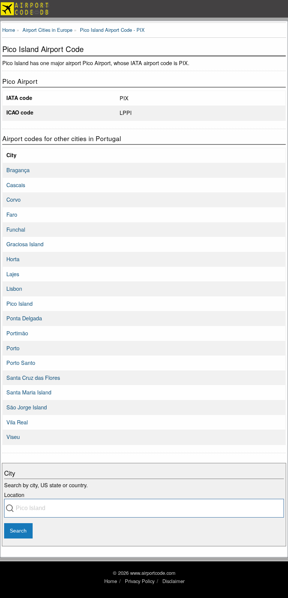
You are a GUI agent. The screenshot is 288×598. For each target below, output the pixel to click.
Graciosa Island (25, 244)
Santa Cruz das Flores (33, 377)
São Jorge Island (26, 407)
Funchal (15, 229)
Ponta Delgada (24, 318)
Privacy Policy (139, 581)
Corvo (13, 199)
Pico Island (19, 303)
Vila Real (17, 422)
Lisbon (14, 288)
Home (110, 581)
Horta (13, 259)
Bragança (18, 170)
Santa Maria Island (28, 392)
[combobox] (144, 508)
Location (14, 494)
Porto (13, 348)
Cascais (15, 185)
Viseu (13, 436)
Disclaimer (173, 581)
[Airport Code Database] (144, 9)
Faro (11, 214)
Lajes (12, 274)
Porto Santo (20, 362)
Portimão (17, 333)
